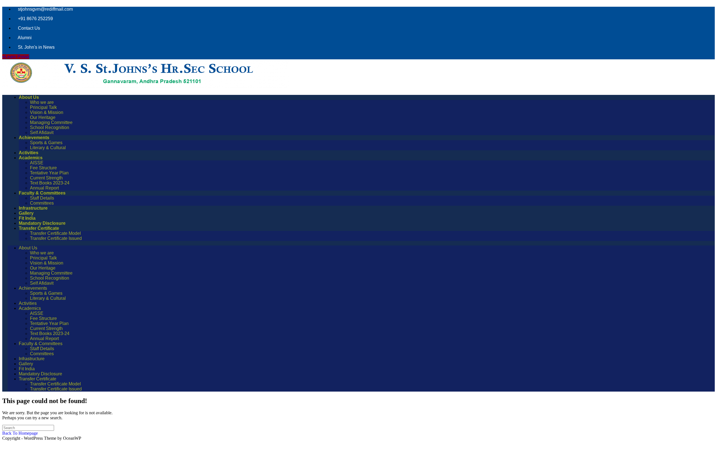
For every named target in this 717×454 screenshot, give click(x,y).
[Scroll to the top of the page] (5, 446)
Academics (31, 157)
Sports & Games (46, 142)
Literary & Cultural (48, 147)
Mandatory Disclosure (42, 223)
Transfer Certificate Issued (56, 238)
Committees (42, 203)
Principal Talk (43, 107)
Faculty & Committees (42, 193)
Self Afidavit (41, 132)
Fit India (27, 218)
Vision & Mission (46, 112)
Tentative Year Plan (49, 172)
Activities (28, 152)
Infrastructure (33, 208)
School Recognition (49, 127)
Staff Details (42, 198)
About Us (29, 97)
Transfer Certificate (39, 228)
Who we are (42, 102)
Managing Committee (51, 122)
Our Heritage (42, 117)
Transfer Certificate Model (55, 233)
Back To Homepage (20, 433)
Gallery (26, 213)
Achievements (34, 137)
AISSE (36, 162)
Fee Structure (43, 167)
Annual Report (44, 188)
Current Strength (46, 177)
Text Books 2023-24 (49, 183)
